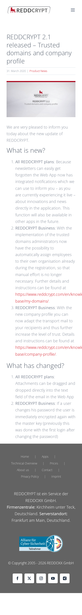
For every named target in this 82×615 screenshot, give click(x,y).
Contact (47, 470)
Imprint (56, 476)
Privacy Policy (30, 476)
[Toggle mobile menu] (73, 10)
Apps (45, 456)
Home (25, 456)
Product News (38, 71)
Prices (54, 463)
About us (23, 470)
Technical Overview (24, 463)
